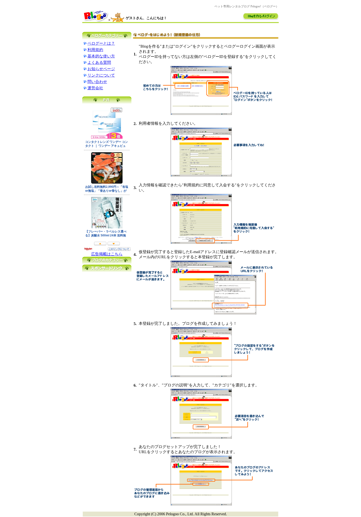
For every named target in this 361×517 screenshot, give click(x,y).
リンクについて (101, 75)
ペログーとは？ (101, 43)
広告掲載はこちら (107, 254)
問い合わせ (97, 82)
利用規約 (95, 50)
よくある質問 (99, 62)
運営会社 (95, 88)
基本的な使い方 (101, 56)
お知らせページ (101, 69)
